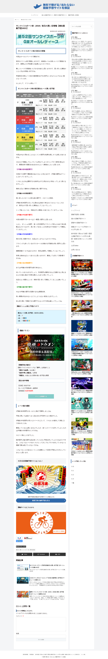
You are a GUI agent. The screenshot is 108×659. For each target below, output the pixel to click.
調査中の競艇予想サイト (79, 223)
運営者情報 (25, 654)
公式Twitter (74, 245)
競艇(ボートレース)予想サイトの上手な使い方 (81, 228)
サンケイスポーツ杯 (25, 549)
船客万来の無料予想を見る (41, 500)
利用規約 (32, 654)
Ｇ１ (72, 470)
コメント (20, 616)
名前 (17, 633)
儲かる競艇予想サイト (78, 218)
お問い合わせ (75, 249)
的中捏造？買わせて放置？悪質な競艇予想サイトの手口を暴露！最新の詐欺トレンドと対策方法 (81, 237)
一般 (72, 483)
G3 (18, 549)
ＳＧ (72, 466)
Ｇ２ (72, 474)
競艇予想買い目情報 (22, 546)
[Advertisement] (82, 509)
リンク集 (83, 654)
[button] (91, 26)
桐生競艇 (33, 549)
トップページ (75, 210)
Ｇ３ (72, 479)
